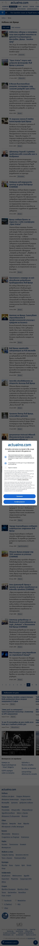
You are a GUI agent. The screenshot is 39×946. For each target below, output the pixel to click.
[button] (19, 467)
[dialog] (19, 473)
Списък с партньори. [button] (23, 479)
